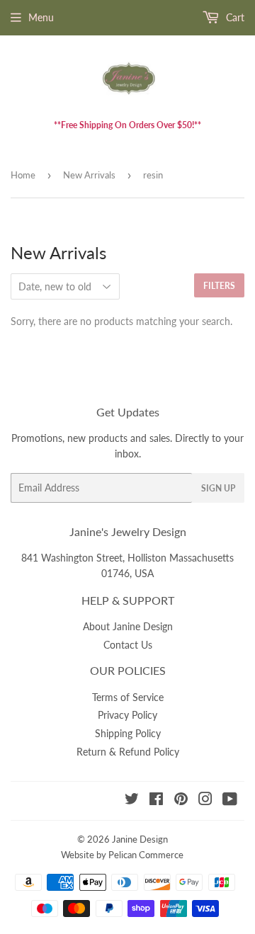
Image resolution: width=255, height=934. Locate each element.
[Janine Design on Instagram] (205, 801)
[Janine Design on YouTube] (229, 801)
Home (23, 175)
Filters (219, 285)
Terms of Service (128, 697)
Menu (41, 17)
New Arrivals (89, 175)
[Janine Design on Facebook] (156, 801)
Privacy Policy (127, 715)
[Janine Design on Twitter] (132, 801)
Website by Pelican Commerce (122, 854)
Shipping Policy (128, 733)
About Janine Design (128, 626)
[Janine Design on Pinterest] (181, 801)
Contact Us (127, 645)
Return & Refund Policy (127, 752)
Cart (233, 17)
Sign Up (218, 488)
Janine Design (140, 839)
